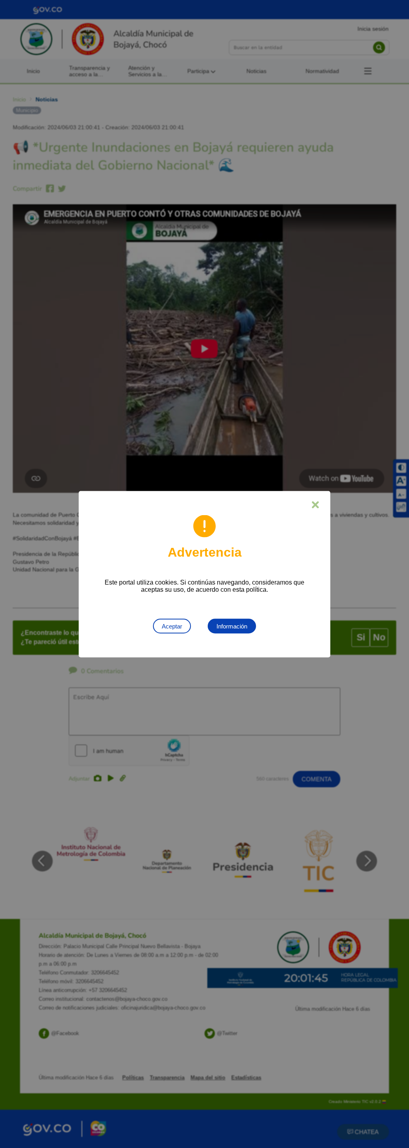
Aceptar (172, 625)
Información (231, 625)
